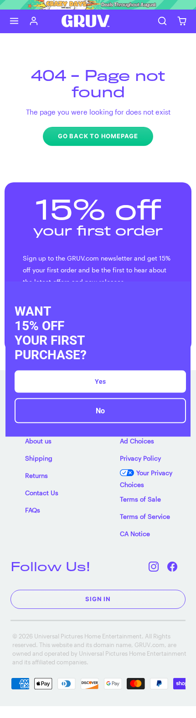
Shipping (38, 458)
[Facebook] (172, 566)
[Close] (180, 292)
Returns (36, 475)
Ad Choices (137, 441)
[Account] (34, 21)
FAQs (32, 510)
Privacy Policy (140, 458)
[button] (14, 21)
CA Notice (135, 533)
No (100, 411)
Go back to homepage (98, 136)
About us (38, 441)
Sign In (98, 599)
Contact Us (41, 493)
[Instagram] (153, 566)
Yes (100, 381)
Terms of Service (145, 516)
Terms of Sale (140, 499)
